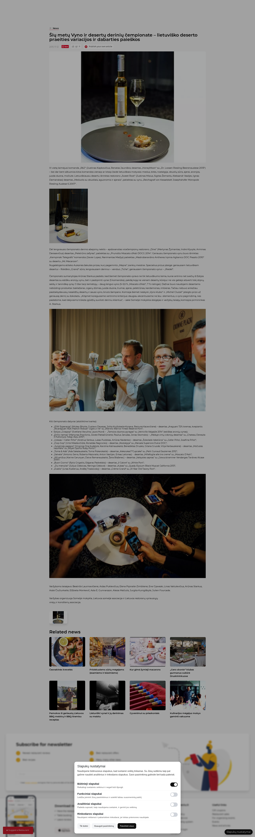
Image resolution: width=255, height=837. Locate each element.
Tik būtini (84, 826)
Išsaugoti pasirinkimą (104, 826)
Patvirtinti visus (127, 826)
